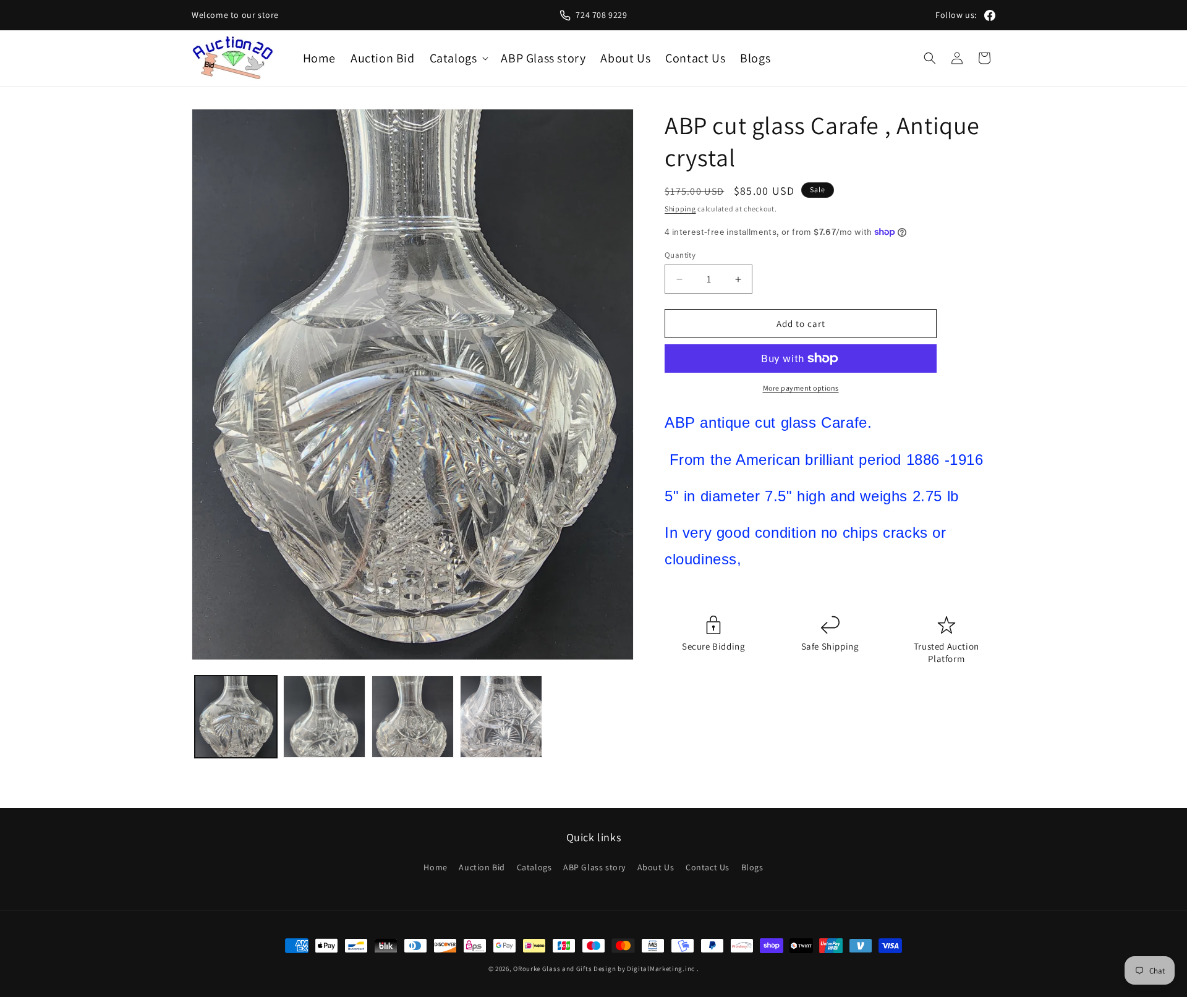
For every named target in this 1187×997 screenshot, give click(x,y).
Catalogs (534, 867)
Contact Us (708, 867)
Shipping (680, 208)
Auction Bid (482, 867)
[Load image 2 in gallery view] (324, 717)
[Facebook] (989, 15)
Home (435, 867)
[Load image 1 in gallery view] (236, 717)
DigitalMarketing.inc (662, 968)
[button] (458, 58)
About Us (655, 867)
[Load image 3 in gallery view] (413, 717)
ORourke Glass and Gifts (552, 968)
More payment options (801, 387)
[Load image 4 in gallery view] (501, 717)
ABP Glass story (594, 867)
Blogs (752, 867)
